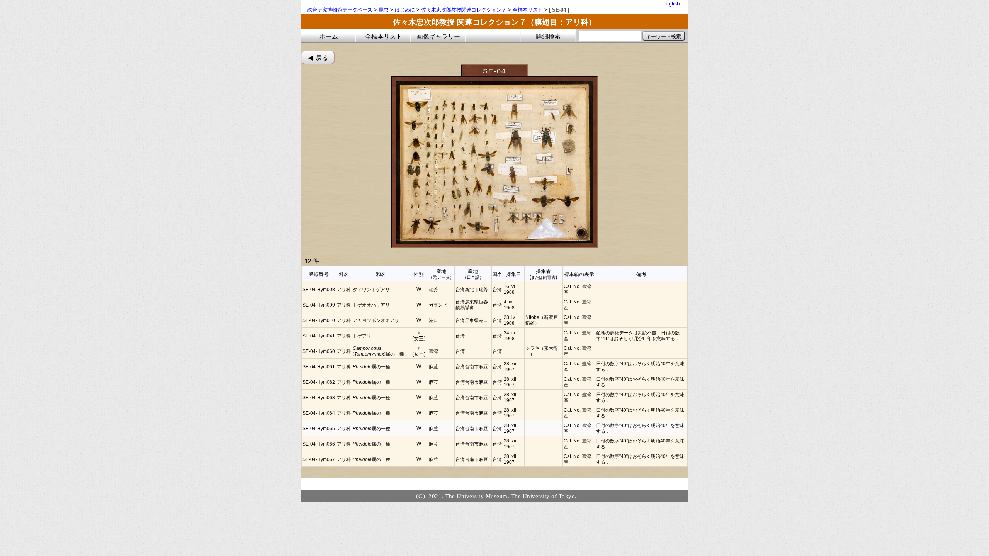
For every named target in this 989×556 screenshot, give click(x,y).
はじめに (405, 10)
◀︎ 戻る (318, 57)
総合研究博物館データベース (339, 10)
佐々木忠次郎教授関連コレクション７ (463, 10)
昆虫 (384, 10)
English (671, 3)
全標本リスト (528, 10)
